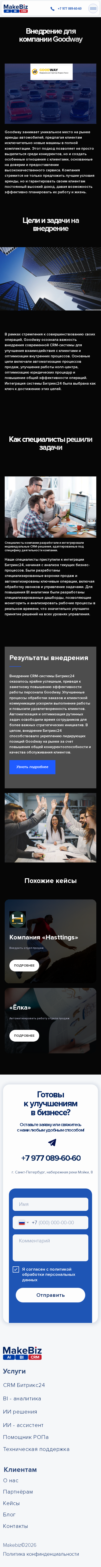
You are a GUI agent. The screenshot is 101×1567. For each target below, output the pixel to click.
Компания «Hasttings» (43, 937)
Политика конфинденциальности (41, 1554)
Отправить (50, 1295)
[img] (16, 8)
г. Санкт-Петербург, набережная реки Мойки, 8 (52, 1172)
